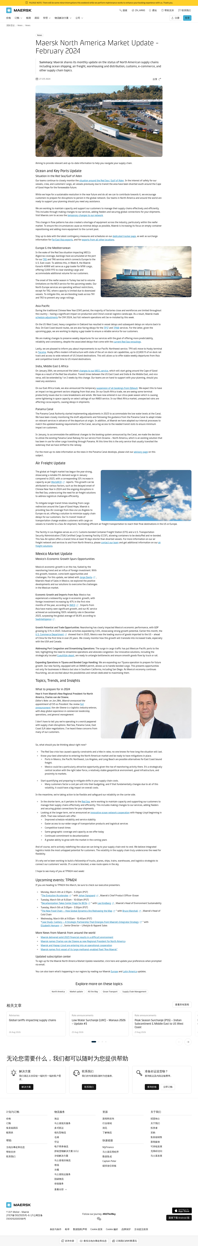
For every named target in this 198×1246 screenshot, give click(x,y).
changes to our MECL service (93, 370)
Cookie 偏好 (112, 1229)
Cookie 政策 (96, 1229)
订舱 (17, 18)
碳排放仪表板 (109, 1165)
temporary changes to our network (85, 215)
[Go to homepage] (19, 10)
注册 (177, 18)
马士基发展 (156, 1155)
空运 (56, 1141)
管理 (45, 18)
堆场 (56, 1165)
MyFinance (108, 1147)
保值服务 (59, 1183)
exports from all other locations (98, 239)
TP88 (116, 327)
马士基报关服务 (62, 1123)
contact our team (110, 542)
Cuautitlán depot (65, 655)
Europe (114, 971)
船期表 (9, 1132)
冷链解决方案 (61, 1155)
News (20, 25)
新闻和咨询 (108, 1118)
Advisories (14, 1015)
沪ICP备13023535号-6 (17, 1215)
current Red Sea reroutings (127, 341)
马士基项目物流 (62, 1160)
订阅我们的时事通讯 (126, 1240)
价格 (8, 18)
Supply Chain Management (134, 991)
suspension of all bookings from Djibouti (117, 388)
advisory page (141, 452)
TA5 (45, 259)
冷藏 (56, 1169)
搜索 (125, 10)
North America (58, 991)
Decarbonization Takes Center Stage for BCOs (64, 903)
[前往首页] (18, 1207)
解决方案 (26, 1087)
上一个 (179, 1041)
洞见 (104, 1128)
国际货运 (11, 25)
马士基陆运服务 (62, 1174)
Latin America (130, 971)
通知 (153, 10)
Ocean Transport (110, 991)
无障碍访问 (156, 1151)
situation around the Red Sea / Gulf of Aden (101, 180)
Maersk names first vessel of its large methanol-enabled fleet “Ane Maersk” (79, 949)
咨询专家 (69, 1240)
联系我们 (186, 10)
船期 (28, 18)
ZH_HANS (140, 10)
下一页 (188, 1041)
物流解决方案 (62, 18)
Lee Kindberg (104, 903)
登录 (187, 18)
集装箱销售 (156, 1137)
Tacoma (42, 352)
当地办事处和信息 (15, 1147)
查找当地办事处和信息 (95, 1240)
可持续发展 (156, 1146)
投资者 (154, 1128)
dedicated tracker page (124, 236)
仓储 (56, 1137)
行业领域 (107, 1123)
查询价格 (152, 1087)
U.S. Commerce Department (50, 634)
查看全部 (59, 1189)
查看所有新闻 (182, 1004)
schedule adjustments (47, 317)
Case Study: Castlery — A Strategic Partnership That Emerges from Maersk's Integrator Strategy (90, 922)
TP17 (106, 327)
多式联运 (59, 1128)
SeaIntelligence (43, 619)
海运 (56, 1118)
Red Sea (86, 801)
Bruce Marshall (130, 911)
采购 (153, 1132)
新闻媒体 (155, 1141)
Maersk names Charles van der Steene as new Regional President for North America (83, 941)
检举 (67, 1229)
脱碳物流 (59, 1179)
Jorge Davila (86, 577)
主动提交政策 (141, 1229)
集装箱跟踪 (12, 1128)
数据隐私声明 (80, 1229)
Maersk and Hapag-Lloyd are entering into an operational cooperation (76, 945)
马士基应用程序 (110, 1151)
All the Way (93, 991)
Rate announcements (82, 1015)
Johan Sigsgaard (87, 895)
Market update (76, 991)
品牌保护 (126, 1229)
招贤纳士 (155, 1118)
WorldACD (56, 482)
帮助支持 (169, 10)
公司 (78, 18)
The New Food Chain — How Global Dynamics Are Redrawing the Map (77, 911)
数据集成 (107, 1156)
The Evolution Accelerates (55, 895)
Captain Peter (109, 1161)
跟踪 (37, 18)
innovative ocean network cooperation (110, 812)
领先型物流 (60, 1132)
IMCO (72, 605)
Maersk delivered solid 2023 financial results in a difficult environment (77, 937)
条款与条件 (55, 1229)
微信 (99, 1219)
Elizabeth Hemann (50, 925)
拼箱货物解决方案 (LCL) (66, 1151)
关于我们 (155, 1123)
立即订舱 (167, 1087)
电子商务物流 (61, 1146)
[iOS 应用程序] (182, 1210)
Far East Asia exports (62, 239)
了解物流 (107, 1132)
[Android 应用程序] (179, 1218)
